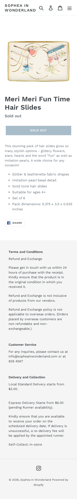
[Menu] (69, 8)
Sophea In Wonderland (20, 7)
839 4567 (16, 361)
